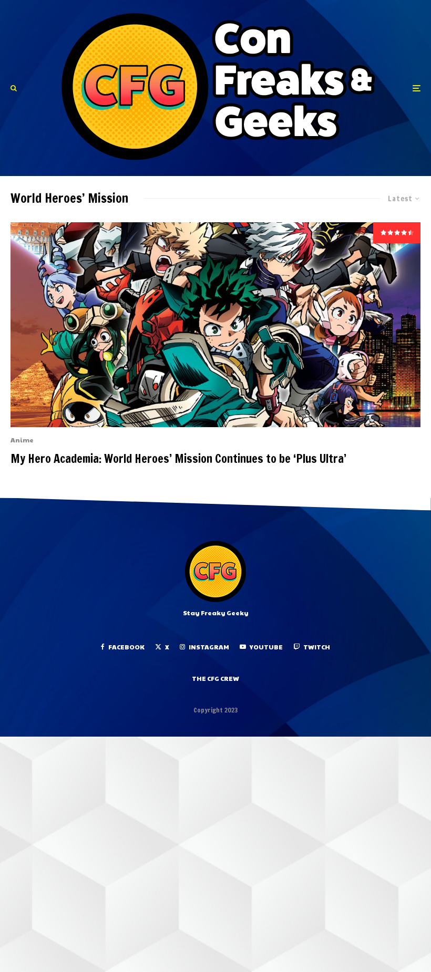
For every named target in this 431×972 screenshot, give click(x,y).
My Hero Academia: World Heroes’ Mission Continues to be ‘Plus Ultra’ (178, 459)
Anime (22, 440)
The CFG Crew (215, 678)
